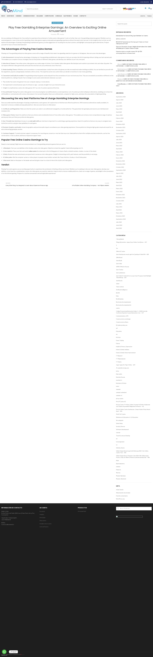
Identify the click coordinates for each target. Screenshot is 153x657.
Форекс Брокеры (121, 476)
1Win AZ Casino (120, 251)
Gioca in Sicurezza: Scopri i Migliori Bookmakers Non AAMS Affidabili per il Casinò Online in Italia (133, 47)
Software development (122, 429)
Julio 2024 (119, 103)
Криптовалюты (120, 463)
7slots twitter (120, 286)
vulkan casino (33, 151)
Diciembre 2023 (120, 124)
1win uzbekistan (120, 272)
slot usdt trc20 (34, 121)
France (118, 343)
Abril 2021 (119, 210)
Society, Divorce (120, 426)
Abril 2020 (119, 228)
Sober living (119, 423)
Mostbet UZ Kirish (121, 383)
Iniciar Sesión (119, 489)
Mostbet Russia (120, 377)
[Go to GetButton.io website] (4, 655)
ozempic (118, 389)
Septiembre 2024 (121, 96)
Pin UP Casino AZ (121, 401)
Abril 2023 (119, 148)
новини (118, 466)
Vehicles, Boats (120, 448)
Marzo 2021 (119, 213)
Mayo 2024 (119, 109)
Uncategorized (57, 23)
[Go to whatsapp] (4, 652)
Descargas (42, 517)
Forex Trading (120, 340)
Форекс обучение (121, 479)
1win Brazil (119, 260)
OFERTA (142, 16)
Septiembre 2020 (121, 219)
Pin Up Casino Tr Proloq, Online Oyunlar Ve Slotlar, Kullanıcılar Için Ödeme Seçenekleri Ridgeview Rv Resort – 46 (133, 405)
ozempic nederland (121, 392)
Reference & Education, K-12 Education (127, 417)
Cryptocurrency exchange (123, 319)
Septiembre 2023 (121, 133)
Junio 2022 (119, 179)
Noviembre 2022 (120, 164)
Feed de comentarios (122, 496)
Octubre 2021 (120, 200)
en (116, 334)
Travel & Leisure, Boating (123, 435)
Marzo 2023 (119, 152)
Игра (117, 460)
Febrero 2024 (120, 118)
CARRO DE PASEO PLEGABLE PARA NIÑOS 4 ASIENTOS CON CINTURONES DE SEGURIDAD (132, 80)
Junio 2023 (119, 142)
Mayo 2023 (119, 145)
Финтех (118, 472)
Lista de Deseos (44, 526)
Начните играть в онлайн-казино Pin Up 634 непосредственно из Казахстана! (129, 52)
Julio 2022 (119, 176)
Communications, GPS (122, 316)
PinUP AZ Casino (121, 414)
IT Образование (120, 358)
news (117, 386)
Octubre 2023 (120, 130)
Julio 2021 (119, 204)
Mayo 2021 (119, 207)
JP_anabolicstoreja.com (122, 368)
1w (117, 248)
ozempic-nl (119, 395)
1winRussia (119, 280)
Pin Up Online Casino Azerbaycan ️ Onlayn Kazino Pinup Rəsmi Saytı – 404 (133, 410)
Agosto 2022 (119, 173)
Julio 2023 (119, 139)
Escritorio (42, 511)
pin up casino (119, 398)
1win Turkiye (119, 269)
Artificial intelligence (121, 289)
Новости (118, 469)
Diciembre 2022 (120, 161)
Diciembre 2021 (120, 194)
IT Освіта (118, 362)
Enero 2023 (119, 158)
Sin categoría (119, 420)
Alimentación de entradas (123, 492)
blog (117, 296)
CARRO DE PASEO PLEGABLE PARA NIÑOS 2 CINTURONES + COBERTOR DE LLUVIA (131, 65)
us (116, 444)
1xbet (117, 283)
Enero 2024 (119, 121)
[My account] (138, 9)
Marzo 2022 (119, 188)
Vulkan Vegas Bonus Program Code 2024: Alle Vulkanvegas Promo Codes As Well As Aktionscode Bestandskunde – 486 (133, 456)
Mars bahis (119, 374)
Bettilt (118, 293)
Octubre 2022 (120, 167)
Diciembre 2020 (120, 216)
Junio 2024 (119, 106)
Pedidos (42, 514)
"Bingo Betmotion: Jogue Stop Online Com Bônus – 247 (131, 242)
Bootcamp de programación (123, 305)
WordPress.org (120, 499)
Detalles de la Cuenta (45, 523)
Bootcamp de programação (123, 302)
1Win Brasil (119, 257)
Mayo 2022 (119, 182)
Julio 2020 (119, 222)
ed (116, 328)
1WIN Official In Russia (122, 266)
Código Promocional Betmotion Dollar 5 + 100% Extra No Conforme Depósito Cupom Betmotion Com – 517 (131, 312)
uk (116, 438)
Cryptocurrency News (122, 322)
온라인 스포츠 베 (120, 39)
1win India (119, 263)
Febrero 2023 (120, 155)
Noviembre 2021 (120, 197)
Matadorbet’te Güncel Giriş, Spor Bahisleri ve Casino (132, 36)
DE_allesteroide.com (121, 325)
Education (119, 331)
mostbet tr (119, 380)
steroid (118, 432)
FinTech (118, 337)
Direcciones (43, 520)
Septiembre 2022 (121, 170)
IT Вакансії (119, 355)
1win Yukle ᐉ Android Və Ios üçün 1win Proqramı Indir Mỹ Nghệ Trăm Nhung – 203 (133, 276)
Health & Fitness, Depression (124, 346)
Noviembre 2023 (120, 127)
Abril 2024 (119, 112)
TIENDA (149, 16)
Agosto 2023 (119, 136)
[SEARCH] (118, 9)
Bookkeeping (119, 299)
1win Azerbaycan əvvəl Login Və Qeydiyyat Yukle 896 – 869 (132, 254)
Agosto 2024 (119, 99)
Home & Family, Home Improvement (126, 352)
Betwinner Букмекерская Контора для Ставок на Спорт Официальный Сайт (132, 43)
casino (118, 308)
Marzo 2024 (119, 115)
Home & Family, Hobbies (122, 349)
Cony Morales (121, 84)
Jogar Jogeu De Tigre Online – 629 (125, 365)
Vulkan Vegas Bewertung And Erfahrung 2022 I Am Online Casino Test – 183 (132, 451)
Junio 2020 (119, 225)
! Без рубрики (120, 239)
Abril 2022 (119, 185)
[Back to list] (57, 184)
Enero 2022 (119, 191)
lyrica (117, 371)
